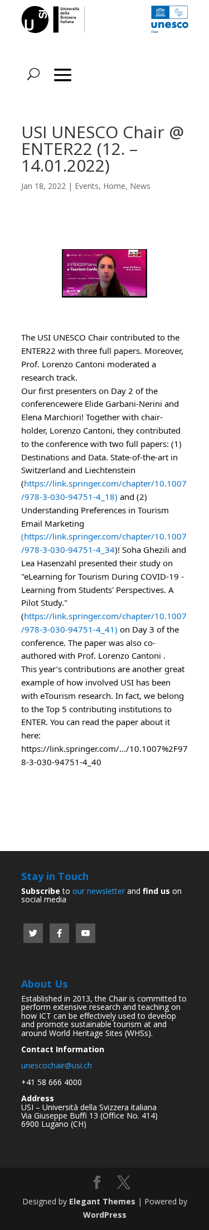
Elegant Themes (102, 1201)
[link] (81, 430)
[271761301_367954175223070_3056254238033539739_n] (104, 297)
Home (114, 186)
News (140, 186)
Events (87, 186)
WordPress (105, 1214)
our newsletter (98, 891)
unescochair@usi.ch (56, 1065)
